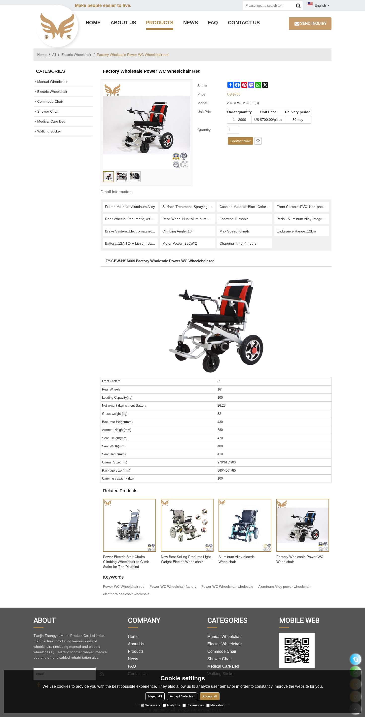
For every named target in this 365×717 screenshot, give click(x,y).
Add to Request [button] (212, 141)
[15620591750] (355, 659)
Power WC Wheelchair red (124, 586)
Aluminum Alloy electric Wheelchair (237, 559)
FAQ (213, 22)
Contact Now (240, 141)
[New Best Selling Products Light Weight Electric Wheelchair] (187, 525)
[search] (298, 5)
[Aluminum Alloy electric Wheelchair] (245, 525)
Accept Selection (182, 696)
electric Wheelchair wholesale (126, 594)
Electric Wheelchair (76, 55)
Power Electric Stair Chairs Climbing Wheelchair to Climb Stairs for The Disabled (126, 562)
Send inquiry (313, 23)
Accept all (209, 696)
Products (159, 22)
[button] (258, 141)
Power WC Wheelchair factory (172, 586)
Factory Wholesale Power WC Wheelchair (299, 559)
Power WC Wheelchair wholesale (227, 586)
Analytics (173, 705)
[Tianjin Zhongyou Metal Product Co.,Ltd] (57, 26)
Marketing (217, 705)
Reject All (155, 696)
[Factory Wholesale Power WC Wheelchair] (302, 525)
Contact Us (244, 22)
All (54, 55)
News (190, 22)
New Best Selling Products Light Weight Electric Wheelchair (186, 559)
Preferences (195, 705)
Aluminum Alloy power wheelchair (284, 586)
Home (93, 22)
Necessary (152, 705)
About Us (123, 22)
